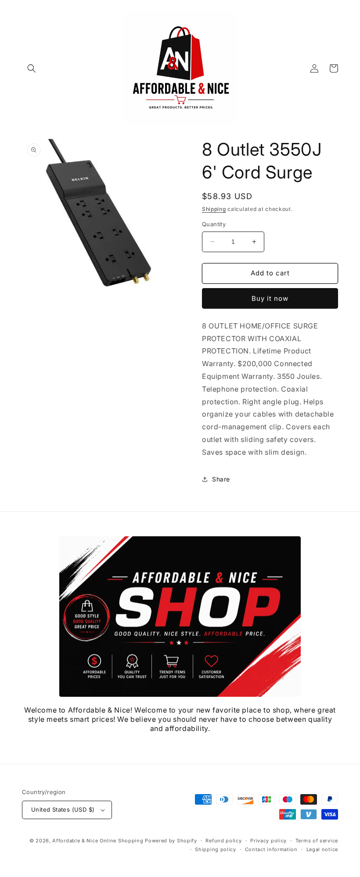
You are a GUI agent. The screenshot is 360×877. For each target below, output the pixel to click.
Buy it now (270, 298)
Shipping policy (215, 849)
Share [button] (221, 479)
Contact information (271, 849)
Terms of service (316, 841)
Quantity (214, 224)
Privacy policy (268, 841)
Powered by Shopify (171, 841)
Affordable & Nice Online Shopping (97, 841)
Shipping (214, 209)
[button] (31, 68)
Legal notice (322, 849)
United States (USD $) (62, 809)
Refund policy (223, 841)
